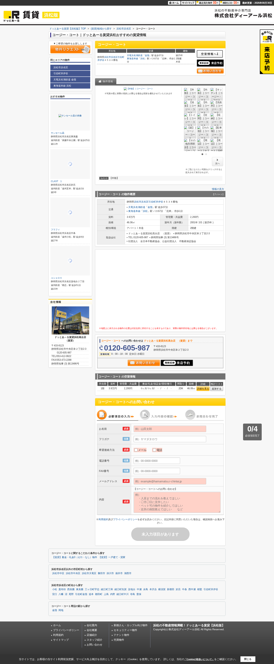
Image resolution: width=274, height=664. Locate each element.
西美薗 (71, 589)
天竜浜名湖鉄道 (135, 55)
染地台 (131, 589)
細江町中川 (122, 594)
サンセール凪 (57, 133)
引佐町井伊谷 (156, 201)
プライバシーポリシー (125, 519)
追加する (216, 388)
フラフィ (55, 229)
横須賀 (162, 589)
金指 (147, 55)
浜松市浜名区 (111, 57)
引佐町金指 (81, 594)
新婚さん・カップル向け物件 (131, 625)
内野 (112, 594)
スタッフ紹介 (94, 639)
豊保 (138, 594)
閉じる (247, 659)
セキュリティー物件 (125, 630)
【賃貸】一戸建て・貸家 (112, 557)
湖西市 (127, 573)
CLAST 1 (56, 181)
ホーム (57, 625)
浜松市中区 (58, 573)
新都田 (170, 589)
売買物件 (119, 639)
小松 (54, 589)
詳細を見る (203, 388)
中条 (184, 589)
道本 (91, 594)
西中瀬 (192, 589)
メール (142, 450)
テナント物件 (121, 634)
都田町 (98, 594)
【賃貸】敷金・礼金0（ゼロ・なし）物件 (74, 557)
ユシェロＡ (56, 278)
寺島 (132, 594)
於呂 (178, 589)
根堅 (199, 589)
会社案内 (92, 625)
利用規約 (103, 519)
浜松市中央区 (73, 573)
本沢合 (153, 589)
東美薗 (79, 589)
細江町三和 (107, 589)
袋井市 (119, 573)
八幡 (61, 594)
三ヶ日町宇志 (92, 589)
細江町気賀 (120, 589)
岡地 (61, 610)
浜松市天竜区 (89, 573)
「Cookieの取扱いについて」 (199, 659)
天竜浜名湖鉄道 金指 (64, 79)
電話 (159, 450)
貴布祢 (62, 589)
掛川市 (110, 573)
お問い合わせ (94, 644)
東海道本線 (132, 58)
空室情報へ (209, 53)
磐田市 (101, 573)
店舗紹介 (92, 634)
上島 (106, 594)
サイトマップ (61, 639)
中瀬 (139, 589)
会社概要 (92, 630)
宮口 (54, 594)
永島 (145, 589)
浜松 (142, 58)
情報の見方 (218, 189)
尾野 (71, 594)
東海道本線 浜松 (62, 85)
